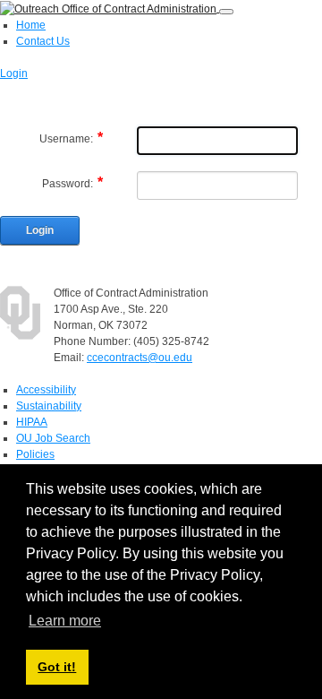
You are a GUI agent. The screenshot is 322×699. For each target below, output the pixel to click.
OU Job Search (53, 438)
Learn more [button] (65, 620)
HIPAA (31, 422)
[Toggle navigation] (226, 11)
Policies (35, 454)
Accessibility (46, 390)
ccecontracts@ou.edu (139, 357)
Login (14, 73)
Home (31, 25)
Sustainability (48, 406)
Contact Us (43, 41)
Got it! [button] (57, 667)
